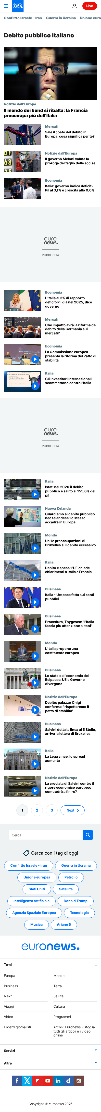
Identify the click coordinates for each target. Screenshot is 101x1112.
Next (70, 810)
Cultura (59, 1006)
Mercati (51, 126)
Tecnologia (79, 913)
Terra (57, 986)
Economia (53, 180)
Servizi (9, 1051)
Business (53, 589)
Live (89, 6)
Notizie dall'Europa (20, 104)
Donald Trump (76, 901)
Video (8, 1017)
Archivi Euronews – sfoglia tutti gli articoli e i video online (74, 1031)
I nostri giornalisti (17, 1027)
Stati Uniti (37, 889)
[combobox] (51, 835)
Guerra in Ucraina (61, 18)
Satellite (66, 889)
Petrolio (71, 877)
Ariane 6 (64, 925)
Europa (9, 975)
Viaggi (9, 1006)
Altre (8, 1063)
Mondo (51, 535)
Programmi (62, 1017)
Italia (49, 373)
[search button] (88, 835)
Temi (8, 964)
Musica (36, 925)
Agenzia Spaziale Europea (34, 913)
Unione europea (37, 877)
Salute (58, 996)
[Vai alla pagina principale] (18, 6)
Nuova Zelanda (58, 508)
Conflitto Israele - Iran (23, 18)
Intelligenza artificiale (31, 901)
